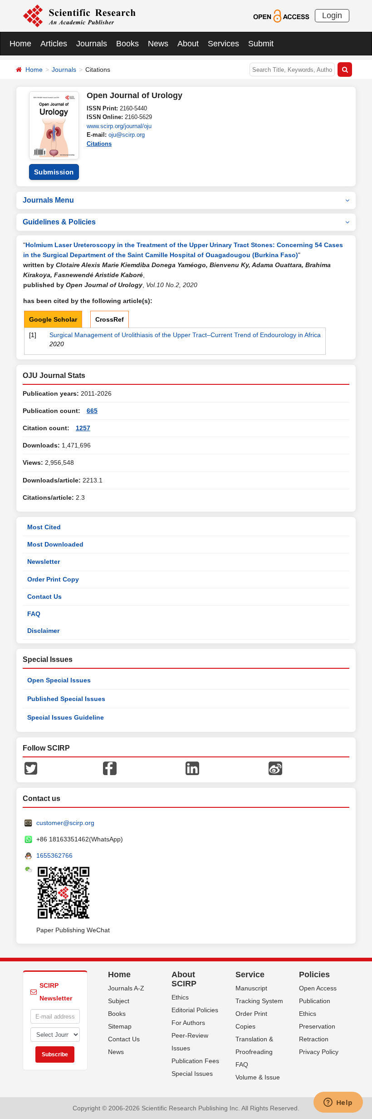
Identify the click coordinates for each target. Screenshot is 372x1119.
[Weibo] (275, 767)
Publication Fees (195, 1060)
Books (127, 43)
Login (332, 15)
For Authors (188, 1022)
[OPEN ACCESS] (281, 15)
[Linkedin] (192, 767)
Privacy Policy (318, 1051)
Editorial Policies (194, 1010)
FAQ (33, 613)
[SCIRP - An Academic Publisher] (79, 15)
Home (20, 43)
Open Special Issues (59, 680)
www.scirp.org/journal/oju (119, 126)
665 (92, 410)
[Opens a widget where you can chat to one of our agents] (338, 1103)
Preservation (317, 1026)
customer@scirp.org (65, 822)
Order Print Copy (53, 579)
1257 (83, 428)
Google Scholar (53, 319)
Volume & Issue (257, 1077)
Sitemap (120, 1026)
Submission (54, 172)
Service (249, 974)
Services (223, 43)
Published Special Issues (66, 698)
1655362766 (54, 855)
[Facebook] (110, 767)
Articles (53, 43)
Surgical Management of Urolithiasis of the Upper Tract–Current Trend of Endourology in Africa (185, 334)
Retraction (313, 1039)
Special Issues (192, 1073)
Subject (118, 1001)
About (188, 43)
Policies (314, 974)
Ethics (180, 997)
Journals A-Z (126, 988)
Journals (91, 43)
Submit (261, 43)
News (158, 43)
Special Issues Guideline (65, 717)
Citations (99, 143)
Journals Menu (48, 200)
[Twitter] (30, 767)
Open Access (318, 988)
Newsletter (43, 561)
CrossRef (109, 319)
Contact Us (44, 596)
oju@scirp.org (126, 134)
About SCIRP (183, 979)
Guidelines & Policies (59, 222)
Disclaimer (43, 630)
